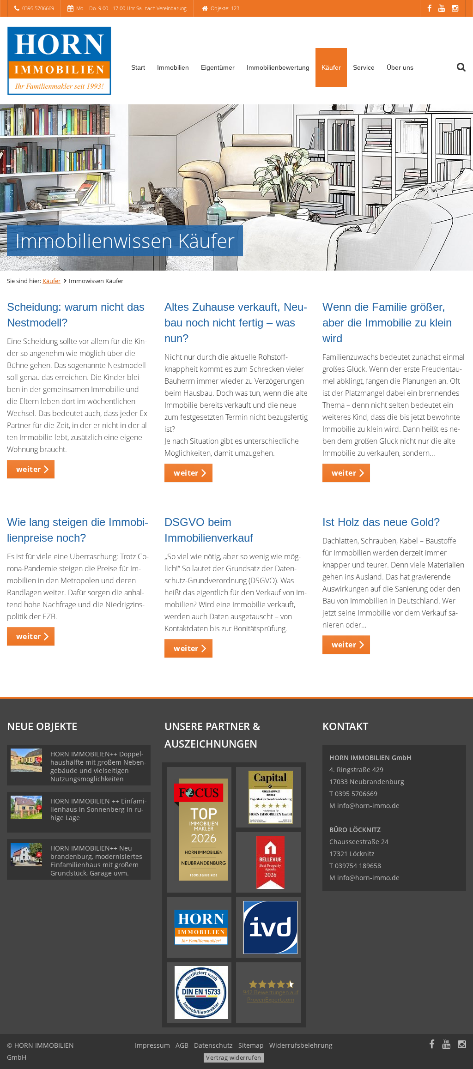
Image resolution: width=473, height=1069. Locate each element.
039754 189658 (358, 865)
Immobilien (173, 67)
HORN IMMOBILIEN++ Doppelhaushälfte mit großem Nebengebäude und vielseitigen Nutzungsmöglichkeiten (98, 766)
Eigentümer (218, 67)
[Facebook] (429, 8)
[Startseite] (59, 60)
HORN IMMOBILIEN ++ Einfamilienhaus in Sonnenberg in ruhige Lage (98, 809)
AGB (182, 1045)
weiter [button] (28, 469)
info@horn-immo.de (368, 805)
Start (138, 67)
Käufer (331, 67)
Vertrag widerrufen (233, 1057)
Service (364, 67)
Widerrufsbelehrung (301, 1045)
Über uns (400, 67)
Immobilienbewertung (278, 67)
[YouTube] (441, 8)
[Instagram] (455, 8)
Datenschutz (213, 1045)
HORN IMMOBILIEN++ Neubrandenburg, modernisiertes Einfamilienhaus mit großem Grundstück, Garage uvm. (96, 860)
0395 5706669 (38, 8)
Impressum (152, 1045)
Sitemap (251, 1045)
